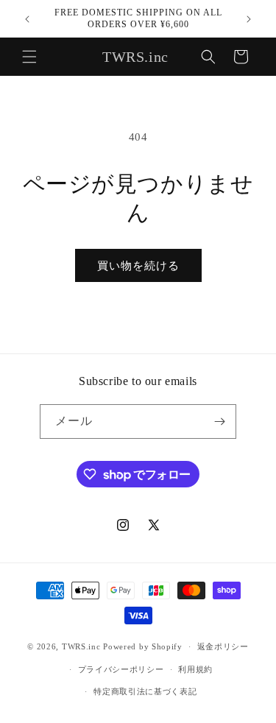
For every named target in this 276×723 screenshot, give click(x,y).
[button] (29, 56)
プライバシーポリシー (121, 669)
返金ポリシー (223, 646)
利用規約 (195, 669)
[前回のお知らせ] (27, 19)
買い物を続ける (138, 266)
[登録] (219, 421)
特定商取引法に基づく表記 (145, 691)
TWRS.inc (81, 646)
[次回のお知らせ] (249, 19)
